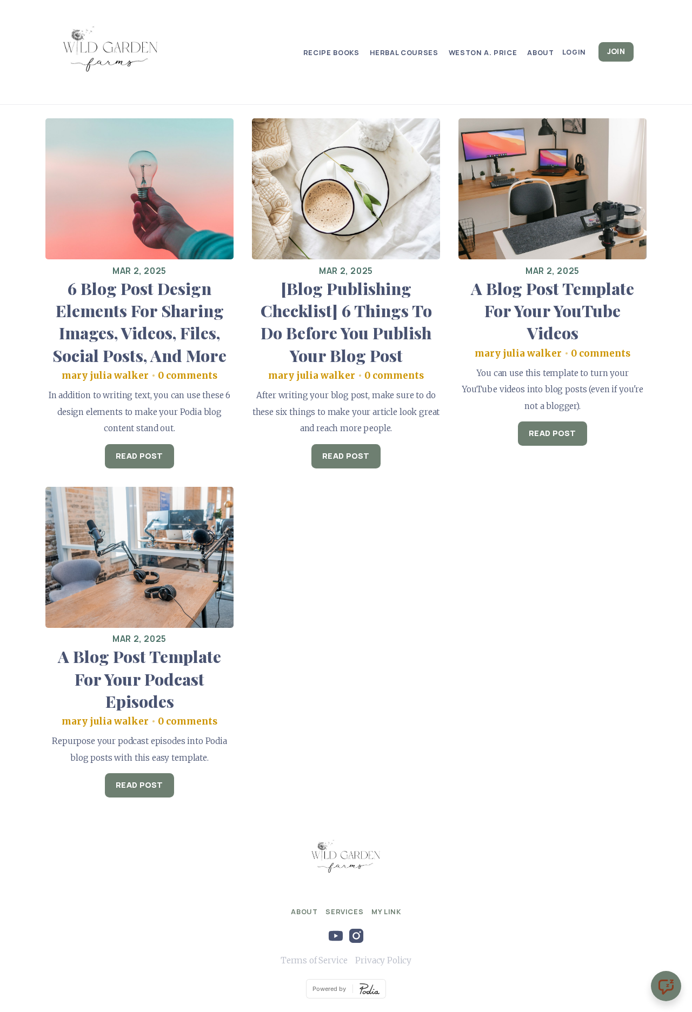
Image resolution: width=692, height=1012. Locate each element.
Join (616, 51)
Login (574, 52)
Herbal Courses (404, 52)
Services (344, 911)
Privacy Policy (383, 960)
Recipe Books (331, 52)
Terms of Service (314, 960)
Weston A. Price (483, 52)
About (540, 52)
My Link (386, 911)
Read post (139, 456)
